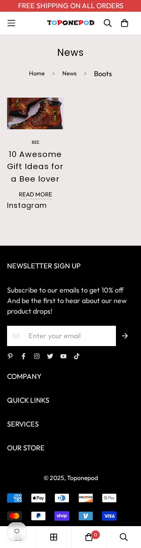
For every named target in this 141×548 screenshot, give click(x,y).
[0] (89, 537)
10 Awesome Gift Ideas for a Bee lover (35, 166)
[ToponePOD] (70, 23)
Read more (35, 194)
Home (37, 73)
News (69, 73)
